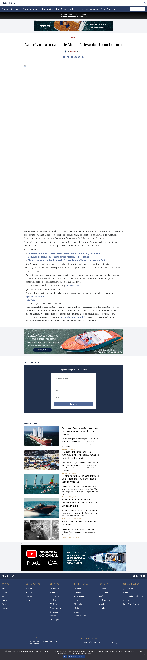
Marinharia (54, 604)
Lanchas (5, 600)
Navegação (30, 596)
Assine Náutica (137, 9)
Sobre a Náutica (131, 584)
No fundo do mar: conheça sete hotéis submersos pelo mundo (59, 256)
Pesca (76, 612)
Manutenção (55, 596)
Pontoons (5, 604)
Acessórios (30, 588)
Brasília (101, 604)
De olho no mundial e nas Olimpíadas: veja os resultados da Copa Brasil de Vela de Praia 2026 (80, 478)
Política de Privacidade (76, 657)
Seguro (53, 616)
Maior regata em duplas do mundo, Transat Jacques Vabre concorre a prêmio (67, 260)
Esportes (77, 592)
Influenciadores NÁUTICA (133, 596)
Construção (54, 588)
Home (73, 37)
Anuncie (126, 600)
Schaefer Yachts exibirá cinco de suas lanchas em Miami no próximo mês (64, 253)
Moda (76, 608)
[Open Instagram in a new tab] (72, 57)
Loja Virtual (31, 300)
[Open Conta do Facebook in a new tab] (64, 57)
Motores (29, 592)
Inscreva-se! (72, 285)
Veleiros (5, 608)
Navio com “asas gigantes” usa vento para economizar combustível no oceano (80, 430)
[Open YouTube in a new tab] (75, 57)
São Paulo (102, 588)
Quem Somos (128, 588)
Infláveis (5, 592)
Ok (65, 657)
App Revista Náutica (36, 296)
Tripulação (54, 620)
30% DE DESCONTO (80, 16)
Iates (3, 588)
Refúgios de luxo (80, 616)
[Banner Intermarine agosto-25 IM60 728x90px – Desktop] (73, 26)
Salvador (102, 608)
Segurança (30, 600)
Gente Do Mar (66, 538)
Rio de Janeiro (104, 592)
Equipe (125, 592)
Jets (3, 596)
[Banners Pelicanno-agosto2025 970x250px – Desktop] (73, 341)
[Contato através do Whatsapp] (133, 576)
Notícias (74, 9)
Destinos (77, 588)
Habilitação (54, 592)
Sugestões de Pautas (131, 604)
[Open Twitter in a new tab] (68, 57)
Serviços (15, 9)
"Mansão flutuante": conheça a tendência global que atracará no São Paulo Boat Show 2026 (80, 454)
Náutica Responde (89, 9)
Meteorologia (55, 608)
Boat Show (61, 9)
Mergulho (78, 604)
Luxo (76, 600)
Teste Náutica (108, 9)
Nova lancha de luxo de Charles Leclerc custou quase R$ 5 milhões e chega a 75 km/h (79, 502)
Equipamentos (29, 9)
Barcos (5, 9)
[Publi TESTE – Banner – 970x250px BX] (73, 558)
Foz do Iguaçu (104, 600)
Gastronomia (79, 596)
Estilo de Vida (46, 9)
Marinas (53, 600)
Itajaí (101, 596)
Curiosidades (67, 519)
